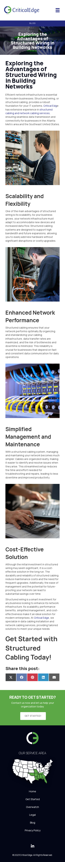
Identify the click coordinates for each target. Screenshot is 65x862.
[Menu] (57, 10)
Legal (32, 814)
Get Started (32, 799)
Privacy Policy (32, 830)
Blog (32, 822)
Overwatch (32, 807)
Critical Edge (41, 617)
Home (32, 791)
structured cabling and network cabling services (29, 111)
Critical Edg (50, 105)
